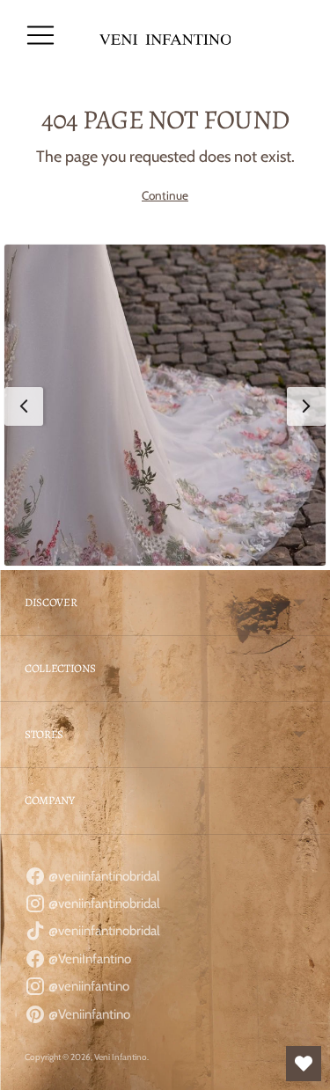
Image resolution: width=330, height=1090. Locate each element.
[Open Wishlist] (303, 1063)
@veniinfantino (87, 986)
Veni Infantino (120, 1057)
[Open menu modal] (40, 35)
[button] (165, 405)
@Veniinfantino (88, 1014)
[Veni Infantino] (165, 35)
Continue (165, 195)
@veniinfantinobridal (103, 876)
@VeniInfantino (88, 959)
